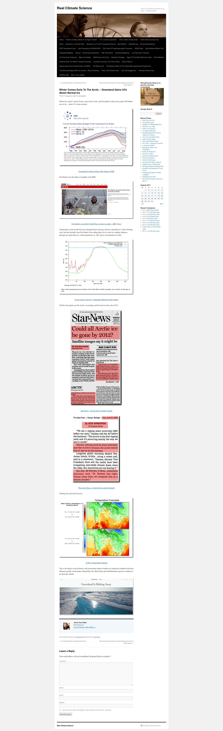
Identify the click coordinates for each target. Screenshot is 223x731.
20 (162, 196)
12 (159, 193)
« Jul (142, 204)
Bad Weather (122, 44)
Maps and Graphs (85, 57)
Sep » (162, 204)
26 (159, 198)
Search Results (127, 62)
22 (145, 198)
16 (149, 196)
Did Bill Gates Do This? (149, 177)
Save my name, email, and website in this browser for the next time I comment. (86, 710)
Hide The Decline (107, 53)
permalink (97, 637)
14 (142, 196)
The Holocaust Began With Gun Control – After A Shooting (79, 70)
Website (61, 702)
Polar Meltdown (159, 57)
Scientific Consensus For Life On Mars (107, 62)
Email (61, 695)
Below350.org (133, 44)
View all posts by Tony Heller (84, 627)
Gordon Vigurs (146, 227)
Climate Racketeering (147, 44)
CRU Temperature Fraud (67, 48)
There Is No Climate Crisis (110, 70)
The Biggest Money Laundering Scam (152, 166)
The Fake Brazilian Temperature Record (72, 83)
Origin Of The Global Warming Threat (139, 57)
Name (61, 688)
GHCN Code (139, 48)
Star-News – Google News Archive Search (96, 411)
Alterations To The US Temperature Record (101, 44)
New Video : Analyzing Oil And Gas (152, 143)
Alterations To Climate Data (75, 44)
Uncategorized (79, 637)
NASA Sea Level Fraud (101, 57)
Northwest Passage (117, 57)
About (61, 44)
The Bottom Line (98, 66)
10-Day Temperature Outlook (96, 563)
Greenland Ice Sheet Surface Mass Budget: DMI (96, 171)
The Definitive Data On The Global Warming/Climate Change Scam (128, 66)
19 (159, 196)
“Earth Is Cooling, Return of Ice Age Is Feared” (81, 39)
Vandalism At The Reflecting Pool (151, 124)
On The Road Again (148, 122)
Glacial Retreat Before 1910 (154, 48)
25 (155, 198)
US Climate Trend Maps (149, 131)
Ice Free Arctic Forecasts (140, 53)
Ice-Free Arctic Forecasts (68, 57)
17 (152, 196)
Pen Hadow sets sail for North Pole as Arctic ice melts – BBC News (96, 224)
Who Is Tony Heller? (78, 75)
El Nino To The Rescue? (149, 151)
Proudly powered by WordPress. (152, 725)
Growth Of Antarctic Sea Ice (150, 156)
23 (149, 198)
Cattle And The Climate (148, 139)
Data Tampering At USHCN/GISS (89, 48)
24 (152, 198)
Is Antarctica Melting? (148, 145)
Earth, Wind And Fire (148, 120)
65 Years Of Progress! (148, 158)
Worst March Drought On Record (151, 162)
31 (152, 201)
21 (142, 198)
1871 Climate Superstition (108, 39)
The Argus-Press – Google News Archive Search (96, 488)
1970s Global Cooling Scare (128, 39)
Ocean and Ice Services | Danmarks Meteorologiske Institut (96, 299)
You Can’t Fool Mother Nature (150, 137)
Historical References (122, 53)
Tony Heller (82, 96)
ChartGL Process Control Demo (151, 164)
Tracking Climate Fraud (146, 70)
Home (61, 39)
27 (162, 198)
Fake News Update (147, 154)
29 (145, 201)
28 (142, 201)
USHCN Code (64, 75)
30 (149, 201)
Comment (62, 661)
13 (162, 193)
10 (152, 193)
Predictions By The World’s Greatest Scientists (75, 62)
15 (145, 196)
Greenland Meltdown (66, 53)
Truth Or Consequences (148, 128)
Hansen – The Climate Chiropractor (87, 53)
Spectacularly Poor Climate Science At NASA (74, 66)
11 (155, 193)
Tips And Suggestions (128, 70)
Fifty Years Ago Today (148, 126)
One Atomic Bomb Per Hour (150, 141)
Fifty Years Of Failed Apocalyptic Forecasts (117, 48)
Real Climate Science (74, 7)
